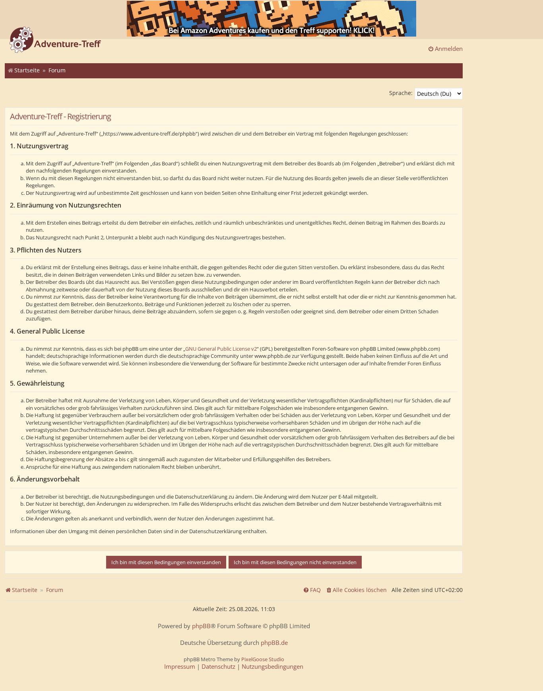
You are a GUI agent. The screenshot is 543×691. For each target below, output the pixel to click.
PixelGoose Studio (262, 659)
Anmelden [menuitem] (449, 48)
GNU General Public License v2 (221, 348)
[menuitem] (356, 590)
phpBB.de (274, 642)
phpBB (201, 626)
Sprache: (401, 93)
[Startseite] (55, 40)
